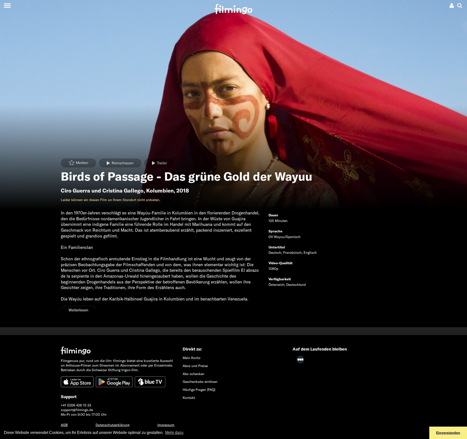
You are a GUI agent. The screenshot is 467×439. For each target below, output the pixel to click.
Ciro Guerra (75, 190)
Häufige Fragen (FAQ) (199, 389)
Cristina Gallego (123, 190)
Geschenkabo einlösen (200, 381)
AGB (64, 425)
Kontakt (189, 397)
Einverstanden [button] (448, 433)
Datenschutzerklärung (112, 425)
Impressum (165, 425)
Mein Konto (191, 358)
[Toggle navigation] (7, 5)
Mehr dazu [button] (174, 432)
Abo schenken (193, 374)
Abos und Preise (195, 366)
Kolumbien (160, 190)
